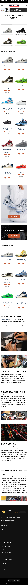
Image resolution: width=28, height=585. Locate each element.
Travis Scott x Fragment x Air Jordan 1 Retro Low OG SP (6, 173)
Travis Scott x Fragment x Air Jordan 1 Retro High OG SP (21, 303)
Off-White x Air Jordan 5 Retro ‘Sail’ (21, 260)
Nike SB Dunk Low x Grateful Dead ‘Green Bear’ (7, 302)
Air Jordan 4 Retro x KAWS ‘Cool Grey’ (21, 150)
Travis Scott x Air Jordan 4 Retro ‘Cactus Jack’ (21, 130)
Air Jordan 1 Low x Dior (21, 66)
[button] (2, 5)
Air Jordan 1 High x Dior (7, 66)
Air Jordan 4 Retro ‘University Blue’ (21, 280)
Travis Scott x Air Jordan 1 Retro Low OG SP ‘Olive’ (6, 281)
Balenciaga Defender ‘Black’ (7, 129)
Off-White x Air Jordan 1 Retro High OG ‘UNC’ (7, 108)
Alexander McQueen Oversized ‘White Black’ (21, 108)
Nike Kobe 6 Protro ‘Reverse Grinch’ (21, 171)
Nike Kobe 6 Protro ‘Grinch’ (21, 86)
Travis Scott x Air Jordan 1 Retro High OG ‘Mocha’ (7, 87)
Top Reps (13, 583)
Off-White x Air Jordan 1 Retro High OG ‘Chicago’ (7, 151)
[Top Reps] (14, 5)
